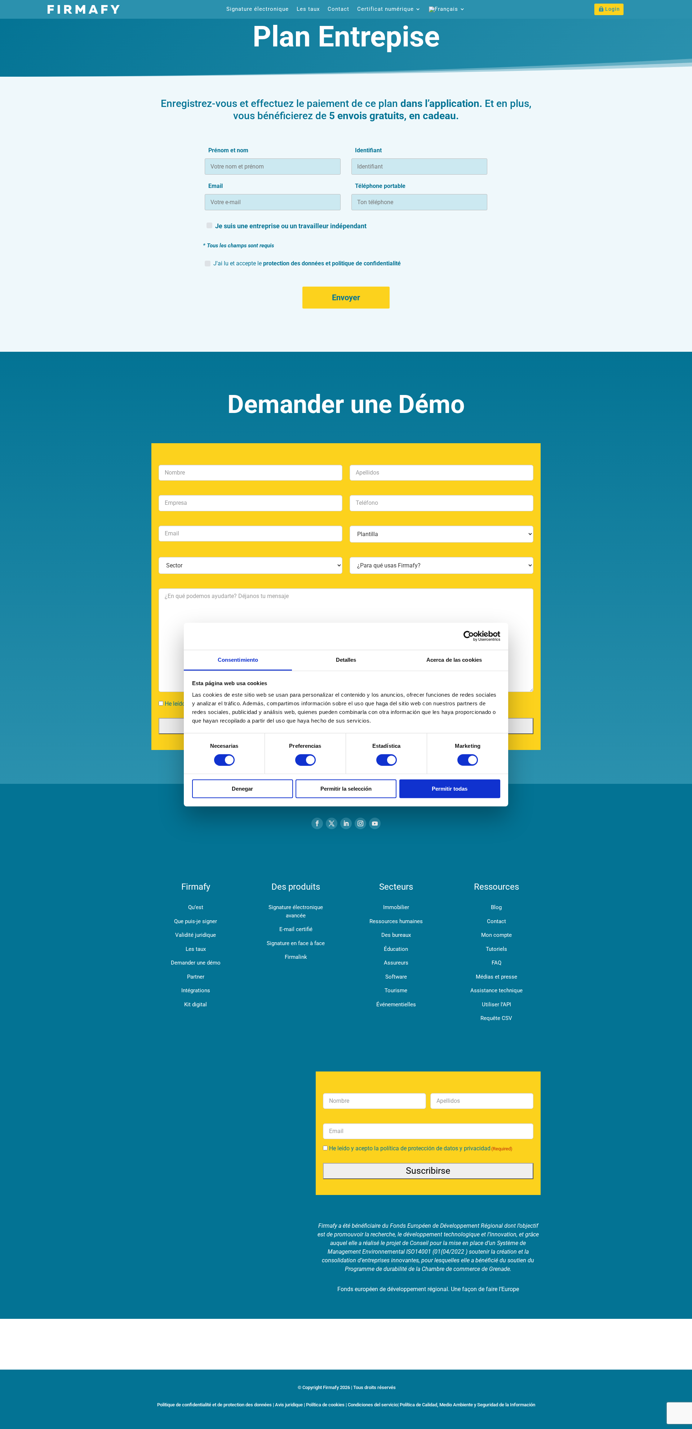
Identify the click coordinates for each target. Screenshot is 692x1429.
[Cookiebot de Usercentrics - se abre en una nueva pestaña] (468, 636)
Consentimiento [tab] (238, 659)
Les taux (308, 9)
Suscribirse (428, 1170)
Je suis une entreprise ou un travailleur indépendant (291, 226)
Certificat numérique (385, 9)
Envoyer (346, 297)
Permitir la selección (346, 789)
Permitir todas (449, 789)
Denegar (242, 789)
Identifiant (368, 150)
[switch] (305, 760)
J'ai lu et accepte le (307, 263)
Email (215, 186)
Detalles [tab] (346, 659)
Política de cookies (325, 1404)
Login (612, 9)
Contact (338, 9)
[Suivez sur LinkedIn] (346, 823)
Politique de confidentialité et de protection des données (214, 1404)
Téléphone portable (380, 186)
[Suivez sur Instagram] (360, 823)
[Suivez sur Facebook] (317, 823)
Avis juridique (289, 1404)
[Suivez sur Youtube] (375, 823)
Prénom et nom (228, 150)
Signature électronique (257, 9)
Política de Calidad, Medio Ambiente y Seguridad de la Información (467, 1404)
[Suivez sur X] (331, 823)
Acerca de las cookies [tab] (454, 659)
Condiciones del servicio (373, 1404)
